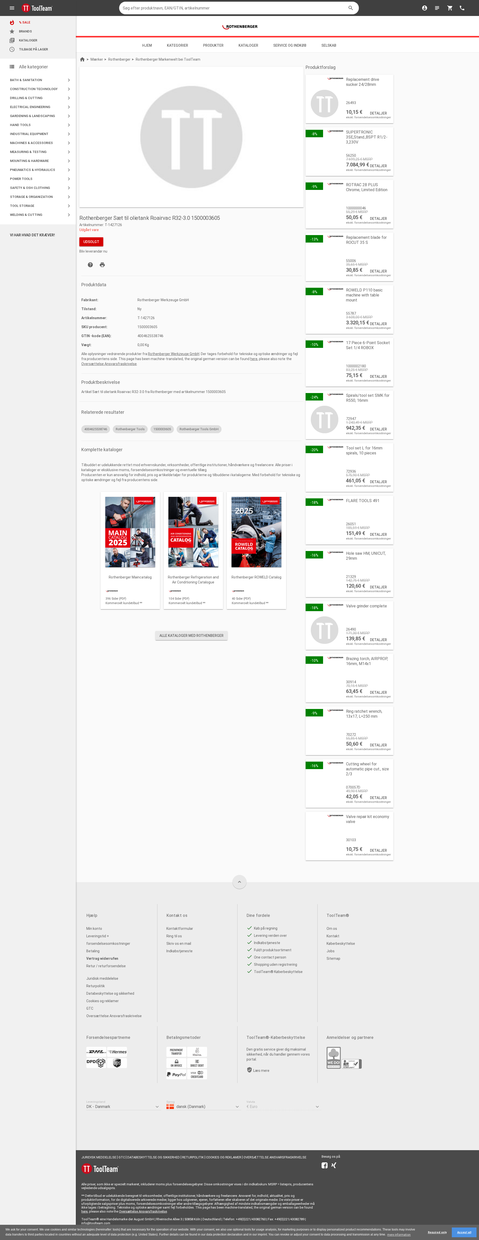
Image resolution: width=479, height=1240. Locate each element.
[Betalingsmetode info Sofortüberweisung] (197, 1056)
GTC (89, 1008)
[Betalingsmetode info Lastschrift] (197, 1067)
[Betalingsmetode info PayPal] (176, 1078)
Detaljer (378, 113)
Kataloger (23, 40)
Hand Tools (41, 125)
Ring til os (174, 936)
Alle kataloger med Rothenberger (191, 636)
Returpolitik (95, 986)
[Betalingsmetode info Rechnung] (176, 1067)
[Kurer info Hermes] (117, 1056)
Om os (332, 929)
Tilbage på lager (28, 49)
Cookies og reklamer (102, 1001)
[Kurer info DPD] (96, 1067)
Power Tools (41, 179)
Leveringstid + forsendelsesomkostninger (108, 940)
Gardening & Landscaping (41, 116)
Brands (20, 31)
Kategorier (177, 45)
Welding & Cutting (41, 215)
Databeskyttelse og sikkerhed (110, 993)
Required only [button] (437, 1232)
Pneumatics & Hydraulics (41, 170)
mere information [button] (399, 1235)
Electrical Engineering (41, 107)
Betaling (93, 951)
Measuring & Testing (41, 152)
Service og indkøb (289, 45)
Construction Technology (41, 89)
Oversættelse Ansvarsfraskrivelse (109, 364)
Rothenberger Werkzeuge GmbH (173, 354)
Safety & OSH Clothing (41, 188)
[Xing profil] (334, 1166)
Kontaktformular (179, 929)
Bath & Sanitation (41, 80)
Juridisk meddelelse (102, 978)
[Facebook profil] (325, 1166)
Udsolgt (91, 242)
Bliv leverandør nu (93, 251)
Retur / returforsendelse (106, 966)
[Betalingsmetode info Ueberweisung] (176, 1056)
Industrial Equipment (41, 134)
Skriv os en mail (178, 944)
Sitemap (333, 959)
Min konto (94, 929)
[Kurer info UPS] (117, 1067)
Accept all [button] (464, 1232)
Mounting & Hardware (41, 161)
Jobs (331, 951)
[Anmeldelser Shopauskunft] (352, 1068)
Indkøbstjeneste (179, 951)
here (253, 359)
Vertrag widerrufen (102, 959)
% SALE (19, 22)
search (351, 8)
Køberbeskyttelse (341, 944)
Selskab (329, 45)
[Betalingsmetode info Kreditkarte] (197, 1078)
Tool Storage (41, 206)
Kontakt (333, 936)
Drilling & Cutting (41, 98)
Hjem (147, 45)
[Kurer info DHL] (96, 1056)
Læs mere (261, 1071)
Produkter (213, 45)
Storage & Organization (41, 197)
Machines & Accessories (41, 143)
